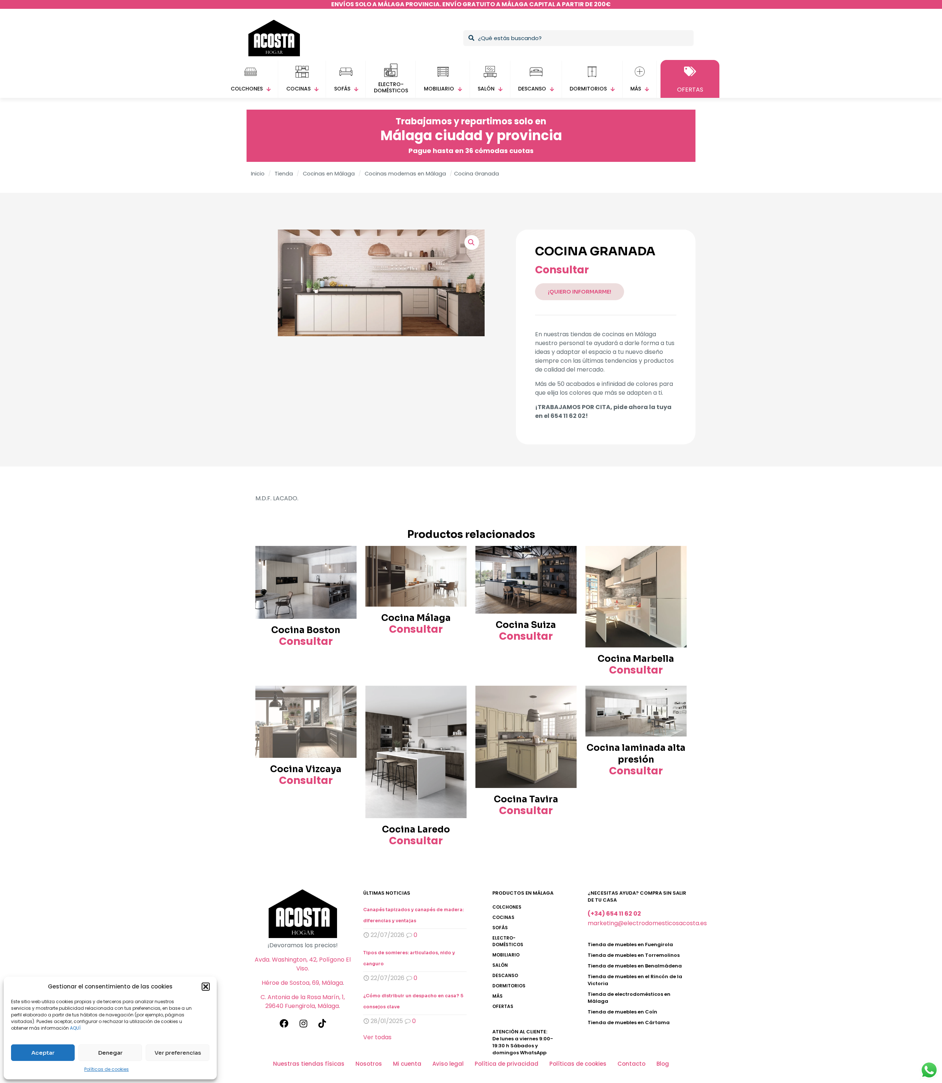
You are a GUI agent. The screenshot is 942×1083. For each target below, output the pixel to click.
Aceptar (42, 1052)
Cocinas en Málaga (329, 173)
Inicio (258, 173)
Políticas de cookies (106, 1069)
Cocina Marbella (636, 658)
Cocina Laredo (416, 829)
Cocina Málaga (416, 618)
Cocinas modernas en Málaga (405, 173)
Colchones (506, 907)
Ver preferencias (178, 1052)
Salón (500, 965)
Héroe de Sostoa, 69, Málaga (302, 983)
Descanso (505, 975)
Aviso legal (448, 1064)
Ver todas (377, 1037)
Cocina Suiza (526, 625)
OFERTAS (502, 1006)
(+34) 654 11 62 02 (614, 913)
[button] (205, 986)
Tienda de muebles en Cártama (629, 1022)
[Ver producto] (346, 556)
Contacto (631, 1064)
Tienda (284, 173)
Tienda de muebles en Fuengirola (630, 944)
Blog (662, 1064)
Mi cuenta (407, 1064)
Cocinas (503, 917)
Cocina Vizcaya (305, 769)
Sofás (500, 927)
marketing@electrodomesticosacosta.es (647, 923)
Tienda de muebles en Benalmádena (635, 965)
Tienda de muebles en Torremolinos (634, 955)
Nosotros (368, 1064)
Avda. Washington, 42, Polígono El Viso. (303, 964)
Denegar (110, 1052)
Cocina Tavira (526, 799)
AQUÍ (75, 1028)
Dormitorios (508, 986)
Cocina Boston (305, 630)
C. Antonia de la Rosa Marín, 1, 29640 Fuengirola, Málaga (303, 1001)
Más (497, 996)
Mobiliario (506, 955)
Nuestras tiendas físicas (308, 1064)
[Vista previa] (346, 572)
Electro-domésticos (507, 941)
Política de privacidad (506, 1064)
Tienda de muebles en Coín (622, 1011)
